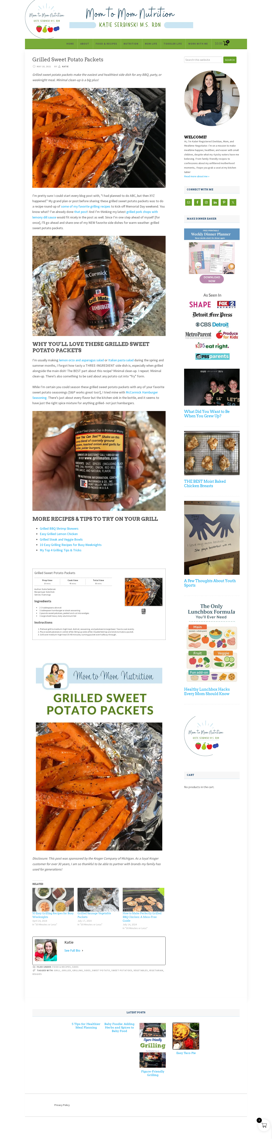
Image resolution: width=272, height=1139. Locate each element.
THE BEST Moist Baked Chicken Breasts (205, 483)
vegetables (141, 970)
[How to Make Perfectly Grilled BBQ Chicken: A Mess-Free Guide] (143, 899)
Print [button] (144, 613)
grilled (66, 970)
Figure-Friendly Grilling (152, 1073)
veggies (37, 974)
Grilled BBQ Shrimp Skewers (59, 528)
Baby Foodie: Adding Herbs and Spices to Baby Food (119, 1027)
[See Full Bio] (82, 950)
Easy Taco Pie (186, 1053)
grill (57, 970)
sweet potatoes (121, 970)
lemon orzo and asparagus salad (81, 360)
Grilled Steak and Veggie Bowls (61, 539)
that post (80, 212)
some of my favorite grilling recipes (85, 206)
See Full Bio (72, 950)
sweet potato (101, 970)
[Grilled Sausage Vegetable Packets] (98, 899)
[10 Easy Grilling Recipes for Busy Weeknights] (53, 899)
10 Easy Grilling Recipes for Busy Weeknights (71, 545)
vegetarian (156, 970)
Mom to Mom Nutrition (131, 17)
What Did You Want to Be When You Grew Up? (207, 413)
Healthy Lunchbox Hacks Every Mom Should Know (207, 691)
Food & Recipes (61, 966)
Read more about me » (196, 176)
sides (87, 970)
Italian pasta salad (121, 360)
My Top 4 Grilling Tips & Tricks (60, 550)
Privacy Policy (62, 1105)
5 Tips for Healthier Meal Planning (86, 1025)
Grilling (77, 970)
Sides (75, 966)
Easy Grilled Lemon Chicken (59, 534)
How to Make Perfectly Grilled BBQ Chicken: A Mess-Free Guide (142, 917)
